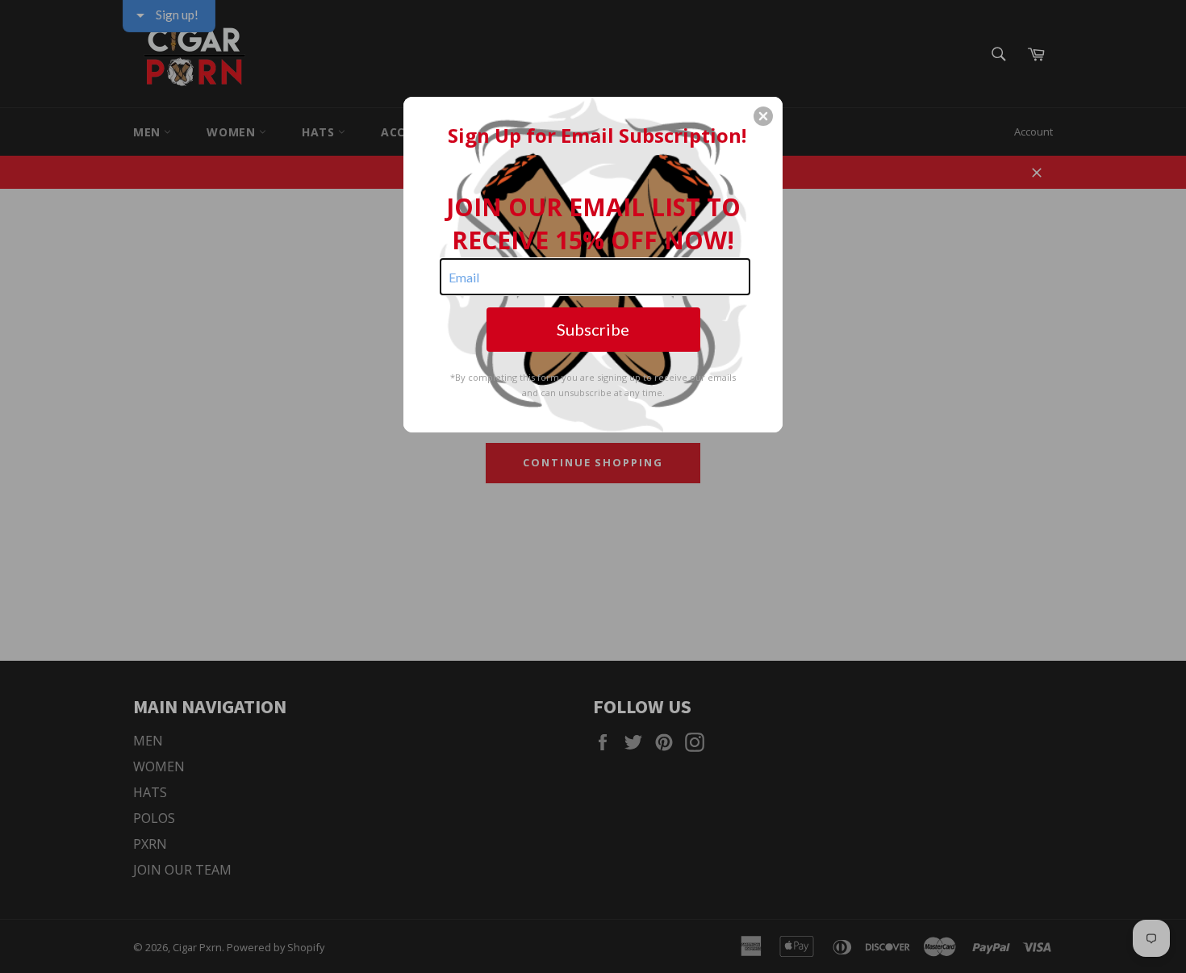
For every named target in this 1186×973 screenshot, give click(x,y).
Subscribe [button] (593, 329)
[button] (763, 116)
